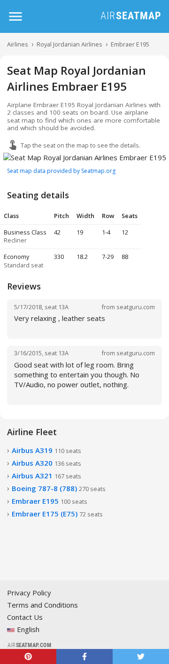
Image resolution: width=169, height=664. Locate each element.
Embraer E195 (130, 44)
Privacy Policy (29, 592)
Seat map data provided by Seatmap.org (61, 171)
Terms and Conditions (42, 604)
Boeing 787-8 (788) (59, 488)
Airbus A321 (46, 475)
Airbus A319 (46, 450)
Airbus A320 (46, 463)
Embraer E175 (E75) (57, 513)
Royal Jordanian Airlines (69, 44)
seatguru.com (135, 307)
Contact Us (25, 617)
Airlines (17, 44)
